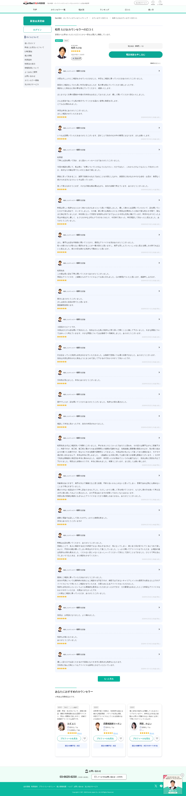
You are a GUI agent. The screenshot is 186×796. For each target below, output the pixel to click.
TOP (35, 9)
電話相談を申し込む (135, 54)
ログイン (37, 29)
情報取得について (32, 67)
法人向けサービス (141, 3)
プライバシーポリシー (47, 786)
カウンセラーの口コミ (100, 18)
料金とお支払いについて (34, 47)
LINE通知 (28, 51)
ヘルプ (70, 786)
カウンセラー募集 (32, 80)
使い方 (151, 9)
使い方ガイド (30, 43)
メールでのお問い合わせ (110, 777)
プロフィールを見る (69, 738)
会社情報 (26, 786)
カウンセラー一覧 (58, 9)
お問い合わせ (30, 76)
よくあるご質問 (31, 72)
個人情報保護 (61, 786)
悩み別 (81, 9)
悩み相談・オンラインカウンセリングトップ (71, 18)
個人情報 (28, 55)
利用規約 (28, 59)
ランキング (104, 9)
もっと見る (109, 679)
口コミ (128, 9)
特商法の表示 (30, 63)
